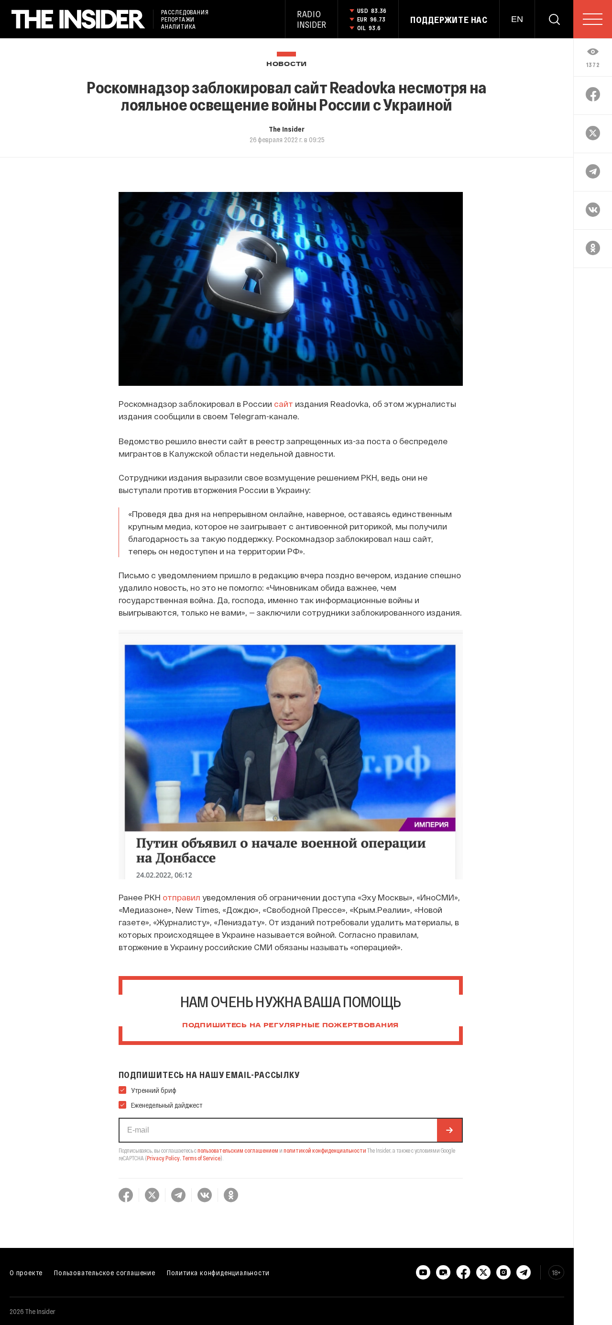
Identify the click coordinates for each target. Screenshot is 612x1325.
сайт (283, 403)
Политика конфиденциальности (218, 1272)
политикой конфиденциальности (325, 1150)
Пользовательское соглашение (104, 1272)
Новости (286, 64)
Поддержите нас (449, 19)
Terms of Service (201, 1158)
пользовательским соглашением (237, 1150)
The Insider (287, 128)
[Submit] (449, 1130)
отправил (181, 897)
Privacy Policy (163, 1158)
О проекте (26, 1272)
